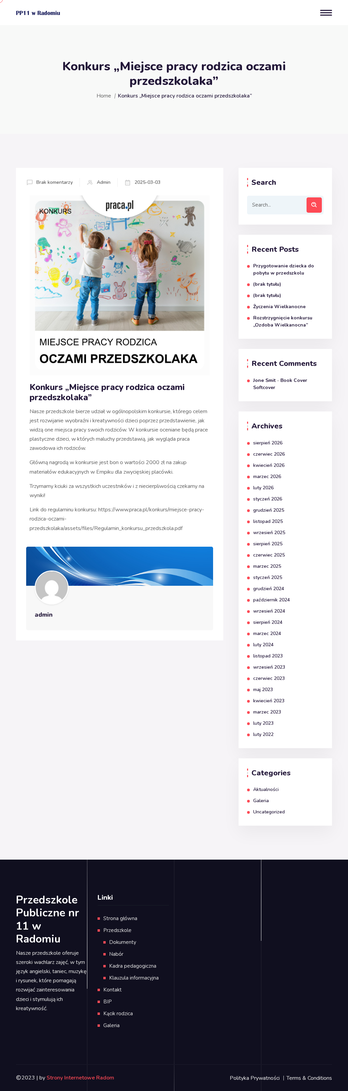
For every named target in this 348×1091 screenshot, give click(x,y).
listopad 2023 (268, 656)
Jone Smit (264, 380)
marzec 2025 (267, 566)
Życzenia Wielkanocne (279, 306)
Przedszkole (117, 930)
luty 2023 (263, 723)
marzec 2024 (267, 633)
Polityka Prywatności (255, 1078)
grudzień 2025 (268, 510)
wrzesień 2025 (269, 532)
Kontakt (112, 989)
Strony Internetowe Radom (80, 1077)
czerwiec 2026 (269, 454)
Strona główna (120, 918)
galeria (261, 800)
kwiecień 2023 (268, 701)
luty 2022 (263, 734)
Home (104, 96)
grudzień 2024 (268, 588)
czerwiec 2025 (269, 555)
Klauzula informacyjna (134, 977)
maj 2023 (263, 689)
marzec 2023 (267, 712)
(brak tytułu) (267, 284)
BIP (107, 1001)
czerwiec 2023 (269, 678)
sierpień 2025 (267, 544)
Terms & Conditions (309, 1078)
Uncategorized (269, 812)
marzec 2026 (267, 476)
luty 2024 (263, 644)
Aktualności (266, 789)
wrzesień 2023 (269, 667)
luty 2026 (263, 488)
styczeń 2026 (267, 499)
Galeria (111, 1025)
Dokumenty (122, 942)
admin (103, 182)
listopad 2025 (268, 521)
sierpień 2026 (267, 443)
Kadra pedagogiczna (132, 966)
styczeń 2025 (267, 577)
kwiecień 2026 (268, 465)
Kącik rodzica (118, 1013)
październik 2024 (271, 600)
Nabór (116, 954)
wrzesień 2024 (269, 611)
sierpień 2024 (267, 622)
